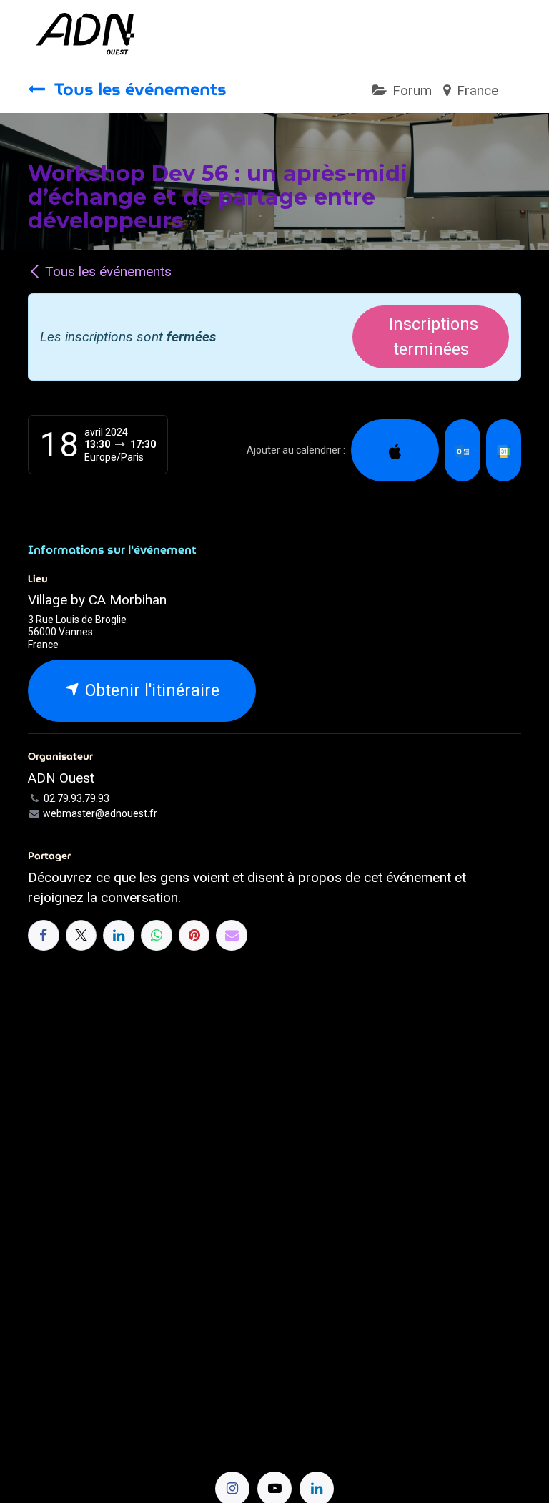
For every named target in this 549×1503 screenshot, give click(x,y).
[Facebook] (43, 935)
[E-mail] (231, 935)
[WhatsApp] (156, 935)
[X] (81, 935)
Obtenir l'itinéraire (150, 690)
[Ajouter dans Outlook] (462, 450)
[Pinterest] (194, 935)
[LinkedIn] (118, 935)
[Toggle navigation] (508, 34)
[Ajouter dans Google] (503, 450)
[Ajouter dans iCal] (395, 450)
